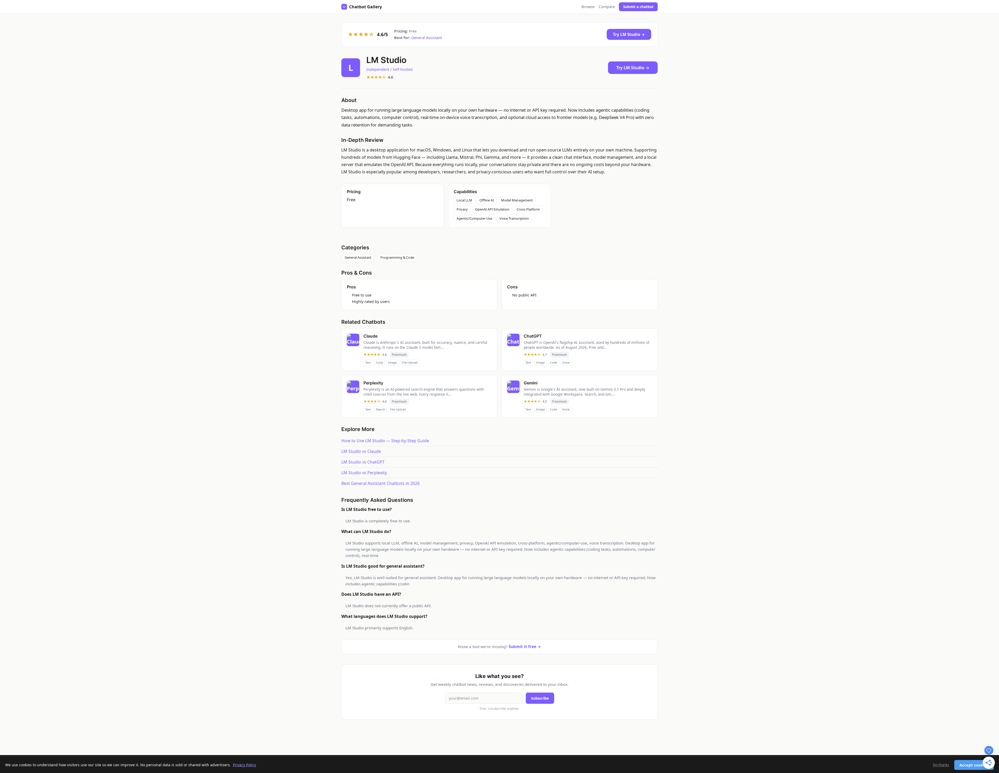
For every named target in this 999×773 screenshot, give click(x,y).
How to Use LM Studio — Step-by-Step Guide (385, 440)
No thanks (941, 764)
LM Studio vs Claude (361, 451)
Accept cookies (974, 765)
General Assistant (426, 37)
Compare (607, 6)
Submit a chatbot (638, 6)
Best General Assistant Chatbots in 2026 (380, 483)
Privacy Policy (244, 764)
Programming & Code (397, 257)
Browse (587, 6)
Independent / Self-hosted (389, 69)
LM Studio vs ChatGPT (363, 462)
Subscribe (540, 698)
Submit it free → (525, 646)
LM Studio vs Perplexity (364, 473)
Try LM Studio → (629, 34)
